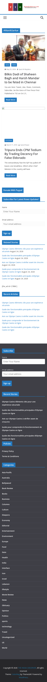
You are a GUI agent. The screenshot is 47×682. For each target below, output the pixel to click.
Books (4, 494)
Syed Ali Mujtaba (24, 69)
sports (5, 621)
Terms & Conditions (10, 456)
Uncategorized (8, 637)
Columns (6, 504)
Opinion (5, 610)
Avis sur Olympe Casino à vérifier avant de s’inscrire (22, 262)
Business (6, 499)
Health (5, 557)
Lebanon (6, 584)
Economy (6, 520)
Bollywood (6, 483)
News (14, 65)
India (7, 65)
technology (7, 626)
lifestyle (5, 589)
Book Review (7, 488)
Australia (6, 478)
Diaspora (6, 515)
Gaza (4, 552)
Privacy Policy (8, 451)
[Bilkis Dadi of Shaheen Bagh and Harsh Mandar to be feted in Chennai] (23, 48)
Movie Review (8, 594)
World (4, 648)
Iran (3, 573)
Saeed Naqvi (24, 145)
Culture (5, 509)
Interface (6, 568)
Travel (4, 632)
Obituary (6, 605)
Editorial (9, 140)
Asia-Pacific (7, 472)
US (3, 642)
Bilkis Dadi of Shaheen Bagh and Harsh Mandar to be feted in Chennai (22, 78)
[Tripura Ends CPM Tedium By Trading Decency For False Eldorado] (23, 121)
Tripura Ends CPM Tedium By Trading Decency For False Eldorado (23, 154)
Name (4, 207)
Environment (7, 536)
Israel (4, 579)
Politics (5, 616)
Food (4, 547)
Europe (5, 541)
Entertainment (8, 531)
